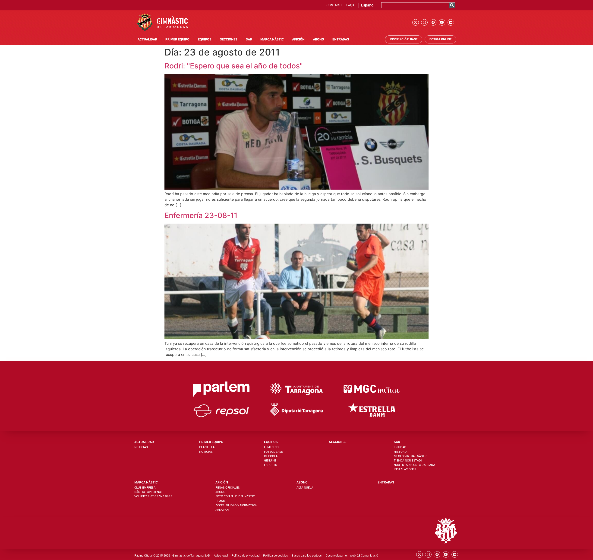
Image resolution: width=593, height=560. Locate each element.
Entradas (340, 39)
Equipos (204, 39)
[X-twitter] (415, 22)
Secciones (228, 39)
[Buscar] (452, 5)
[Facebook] (433, 22)
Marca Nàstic (272, 39)
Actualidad (147, 39)
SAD (249, 39)
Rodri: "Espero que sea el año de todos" (233, 65)
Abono (318, 39)
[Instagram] (424, 22)
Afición (298, 39)
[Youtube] (442, 22)
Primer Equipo (177, 39)
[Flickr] (451, 22)
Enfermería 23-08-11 (200, 215)
